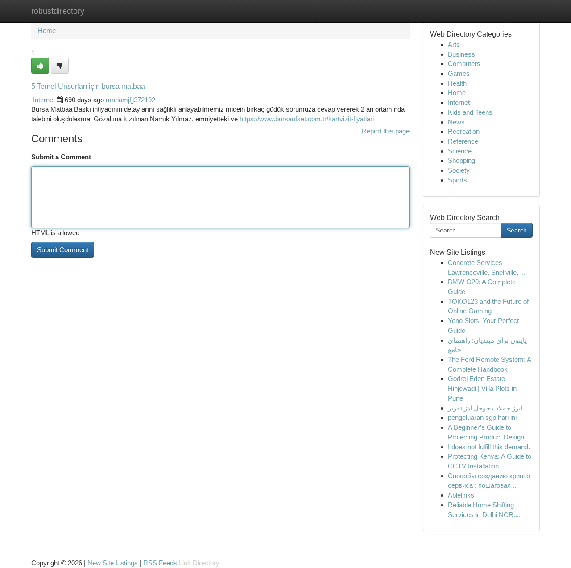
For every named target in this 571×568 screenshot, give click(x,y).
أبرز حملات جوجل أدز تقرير (485, 408)
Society (459, 170)
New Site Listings (112, 563)
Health (457, 83)
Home (47, 30)
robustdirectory (57, 11)
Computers (464, 63)
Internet (44, 100)
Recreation (464, 131)
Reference (463, 141)
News (456, 122)
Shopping (461, 160)
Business (461, 54)
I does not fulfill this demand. (489, 447)
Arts (454, 44)
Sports (457, 180)
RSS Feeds (160, 563)
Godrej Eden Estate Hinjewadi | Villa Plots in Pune (482, 388)
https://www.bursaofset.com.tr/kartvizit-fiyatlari (307, 119)
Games (459, 73)
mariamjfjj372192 (130, 100)
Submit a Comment (61, 157)
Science (460, 151)
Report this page (386, 131)
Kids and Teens (470, 112)
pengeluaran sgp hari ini (482, 417)
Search (517, 230)
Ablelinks (461, 495)
